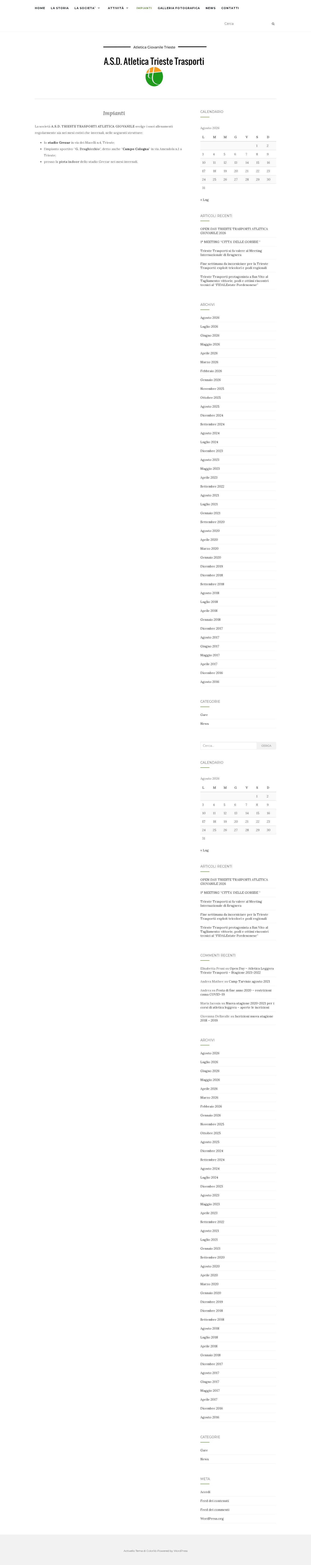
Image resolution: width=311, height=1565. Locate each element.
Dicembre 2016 (211, 673)
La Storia (60, 8)
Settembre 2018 (212, 584)
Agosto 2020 (210, 531)
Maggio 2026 (210, 344)
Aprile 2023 (208, 477)
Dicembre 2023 (211, 451)
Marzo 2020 (209, 548)
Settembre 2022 (212, 486)
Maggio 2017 (209, 655)
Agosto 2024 (209, 433)
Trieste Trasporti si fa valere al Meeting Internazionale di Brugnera (231, 253)
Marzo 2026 (209, 362)
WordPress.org (212, 1518)
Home (40, 8)
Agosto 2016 (209, 682)
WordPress (181, 1550)
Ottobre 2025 (210, 398)
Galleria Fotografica (179, 8)
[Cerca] (273, 23)
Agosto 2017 (209, 637)
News (211, 8)
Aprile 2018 (208, 611)
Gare (204, 715)
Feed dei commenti (214, 1510)
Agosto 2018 (209, 593)
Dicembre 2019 (211, 566)
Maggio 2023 (210, 469)
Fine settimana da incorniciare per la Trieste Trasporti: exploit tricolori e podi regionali (234, 266)
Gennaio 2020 (210, 557)
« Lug (204, 200)
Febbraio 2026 (211, 371)
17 (203, 171)
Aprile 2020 (209, 540)
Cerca (266, 745)
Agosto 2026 (209, 318)
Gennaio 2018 (210, 620)
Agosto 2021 (209, 495)
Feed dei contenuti (214, 1501)
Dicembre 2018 (211, 575)
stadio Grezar (59, 142)
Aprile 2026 (209, 353)
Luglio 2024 (209, 442)
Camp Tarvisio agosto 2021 (249, 981)
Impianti (144, 8)
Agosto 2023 (209, 460)
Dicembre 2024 (211, 415)
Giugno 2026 (209, 335)
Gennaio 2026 (210, 380)
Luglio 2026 (209, 326)
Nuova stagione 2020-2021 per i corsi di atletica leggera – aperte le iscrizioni (237, 1005)
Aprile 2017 (208, 664)
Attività (116, 8)
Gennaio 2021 (210, 513)
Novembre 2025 (212, 389)
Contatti (230, 8)
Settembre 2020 (212, 522)
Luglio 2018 (209, 602)
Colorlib (151, 1550)
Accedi (205, 1492)
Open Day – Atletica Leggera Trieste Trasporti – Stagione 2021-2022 (237, 970)
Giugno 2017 (209, 646)
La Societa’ (84, 8)
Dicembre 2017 (211, 628)
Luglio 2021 (209, 504)
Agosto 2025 (209, 406)
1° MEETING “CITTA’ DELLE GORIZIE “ (230, 242)
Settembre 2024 (212, 424)
